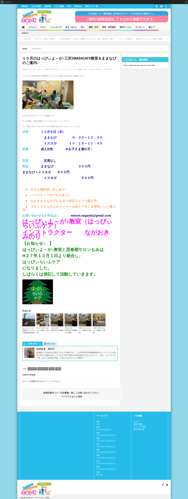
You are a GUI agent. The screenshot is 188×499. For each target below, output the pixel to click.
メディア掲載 (59, 6)
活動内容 (48, 6)
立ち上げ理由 (36, 6)
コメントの (140, 426)
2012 (97, 472)
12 (110, 430)
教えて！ (152, 27)
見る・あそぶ (71, 27)
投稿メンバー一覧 (91, 6)
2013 (97, 466)
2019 (97, 433)
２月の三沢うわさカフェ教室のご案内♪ (99, 330)
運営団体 (25, 6)
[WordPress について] (2, 2)
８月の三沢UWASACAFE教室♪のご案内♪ (71, 330)
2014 (97, 461)
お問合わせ (78, 6)
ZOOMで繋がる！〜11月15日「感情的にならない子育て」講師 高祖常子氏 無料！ (72, 39)
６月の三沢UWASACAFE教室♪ (57, 330)
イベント (32, 27)
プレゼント (140, 27)
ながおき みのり (36, 69)
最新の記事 (51, 344)
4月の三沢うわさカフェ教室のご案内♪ (85, 330)
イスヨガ (32, 369)
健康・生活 (93, 27)
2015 (97, 455)
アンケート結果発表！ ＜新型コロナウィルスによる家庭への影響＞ (126, 39)
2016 (97, 449)
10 (105, 430)
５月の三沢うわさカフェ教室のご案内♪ (42, 330)
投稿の (138, 424)
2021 (97, 421)
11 (107, 430)
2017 (97, 444)
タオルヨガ (43, 369)
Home (24, 48)
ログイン (45, 381)
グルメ (43, 27)
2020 (97, 427)
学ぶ (83, 27)
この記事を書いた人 (33, 344)
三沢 (58, 369)
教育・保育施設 (109, 27)
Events (25, 33)
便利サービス (125, 27)
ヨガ (51, 369)
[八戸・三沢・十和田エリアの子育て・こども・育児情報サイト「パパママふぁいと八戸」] (36, 16)
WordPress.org (139, 429)
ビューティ (74, 69)
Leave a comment (95, 69)
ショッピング (56, 27)
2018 (97, 438)
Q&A (68, 6)
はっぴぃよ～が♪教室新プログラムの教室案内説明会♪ (28, 331)
